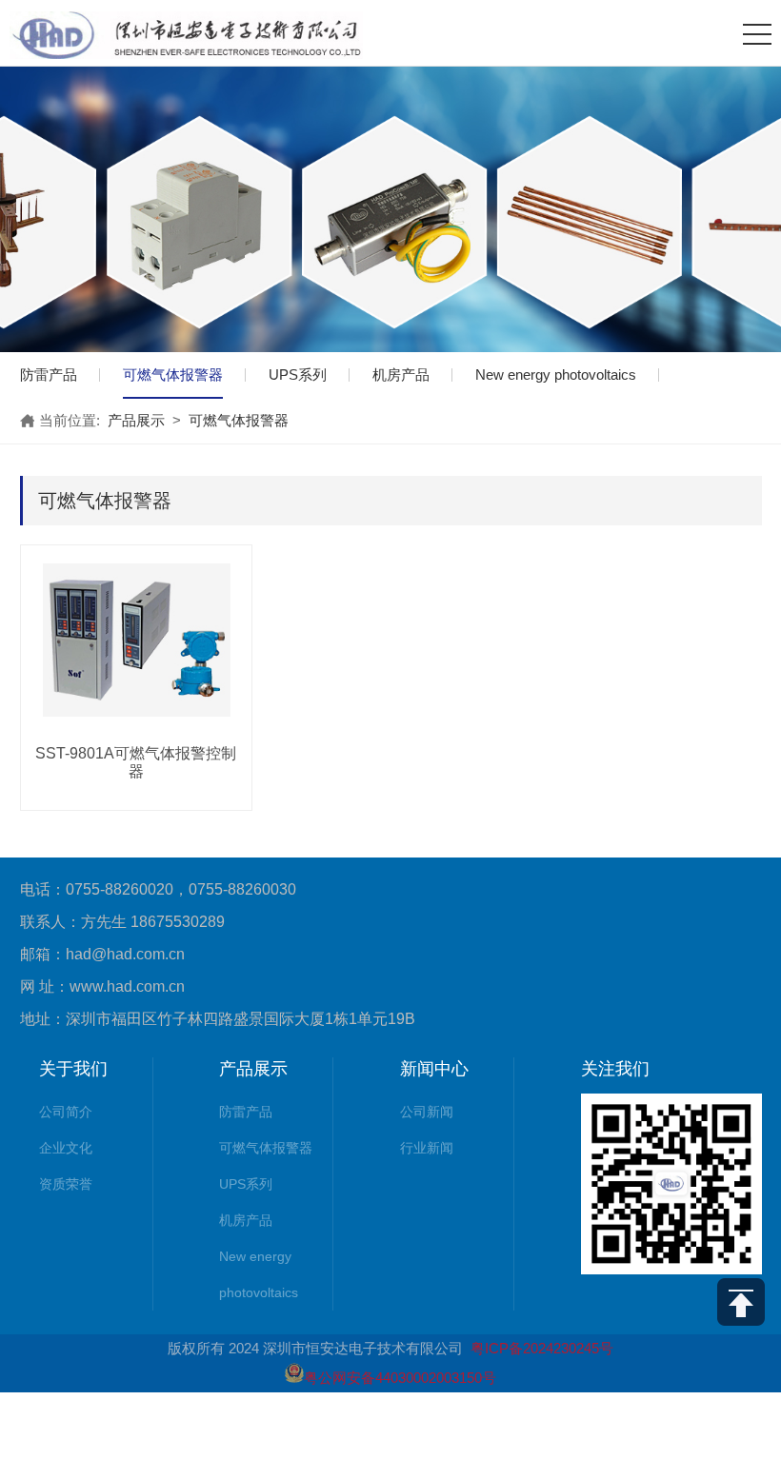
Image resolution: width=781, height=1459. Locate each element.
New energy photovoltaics (555, 374)
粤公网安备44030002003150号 (400, 1378)
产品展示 (136, 420)
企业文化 (65, 1147)
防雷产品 (48, 374)
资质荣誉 (65, 1184)
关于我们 (73, 1068)
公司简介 (65, 1111)
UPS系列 (298, 374)
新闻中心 (434, 1068)
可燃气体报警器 (173, 374)
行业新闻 (426, 1147)
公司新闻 (426, 1111)
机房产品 (401, 374)
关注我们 (615, 1068)
